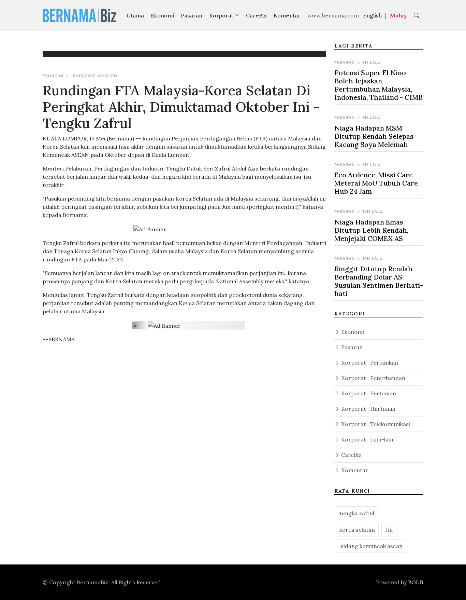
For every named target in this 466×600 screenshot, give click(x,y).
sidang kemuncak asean (371, 546)
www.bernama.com (333, 15)
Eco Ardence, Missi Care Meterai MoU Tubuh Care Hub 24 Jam (376, 183)
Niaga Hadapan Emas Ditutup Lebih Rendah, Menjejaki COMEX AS (371, 230)
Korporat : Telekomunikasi (375, 424)
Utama (135, 15)
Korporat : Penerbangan (372, 377)
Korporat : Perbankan (369, 362)
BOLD (415, 582)
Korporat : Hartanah (367, 408)
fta (389, 529)
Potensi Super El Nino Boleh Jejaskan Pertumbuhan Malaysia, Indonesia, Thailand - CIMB (378, 84)
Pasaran (191, 15)
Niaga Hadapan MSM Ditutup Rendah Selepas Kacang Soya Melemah (373, 136)
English (372, 15)
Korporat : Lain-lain (366, 439)
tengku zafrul (356, 513)
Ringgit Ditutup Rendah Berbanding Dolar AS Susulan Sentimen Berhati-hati (378, 281)
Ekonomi (162, 15)
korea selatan (357, 529)
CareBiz (256, 15)
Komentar (287, 15)
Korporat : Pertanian (368, 393)
